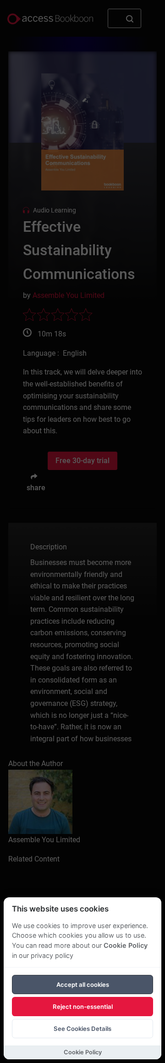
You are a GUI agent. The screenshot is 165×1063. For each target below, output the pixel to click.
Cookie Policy (126, 945)
